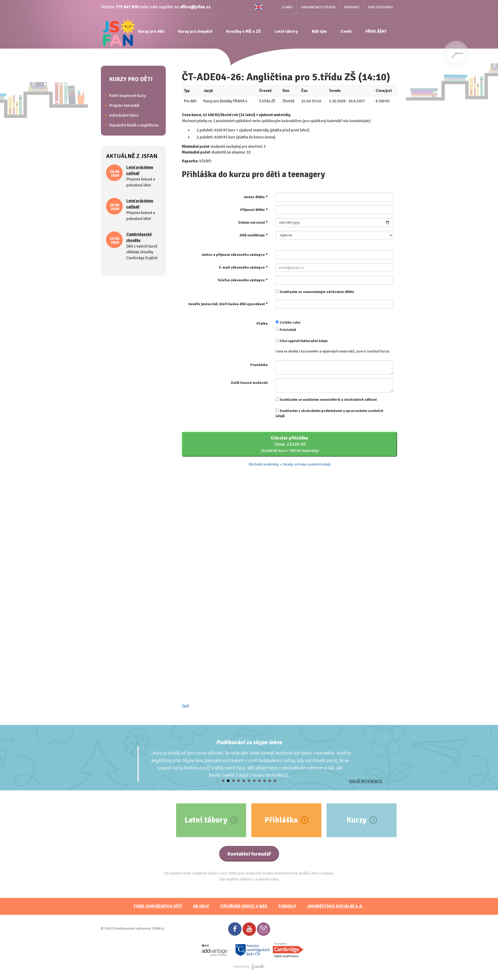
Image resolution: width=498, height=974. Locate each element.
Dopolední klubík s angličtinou (134, 125)
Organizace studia (318, 7)
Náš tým (319, 31)
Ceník (346, 31)
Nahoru (485, 961)
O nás (287, 7)
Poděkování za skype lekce (249, 742)
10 (269, 780)
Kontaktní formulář (249, 854)
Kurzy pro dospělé (195, 31)
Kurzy (356, 820)
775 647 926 (127, 7)
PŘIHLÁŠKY (376, 31)
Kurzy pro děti (151, 31)
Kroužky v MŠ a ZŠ (243, 31)
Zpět (185, 706)
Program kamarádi (124, 105)
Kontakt (351, 7)
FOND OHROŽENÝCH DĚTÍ (158, 906)
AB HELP (201, 906)
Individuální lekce (124, 115)
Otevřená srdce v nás (243, 906)
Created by (241, 967)
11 (275, 780)
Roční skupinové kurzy (127, 95)
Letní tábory (286, 31)
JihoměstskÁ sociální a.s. (335, 906)
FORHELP (287, 906)
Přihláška (281, 820)
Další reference (365, 781)
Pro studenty (380, 7)
